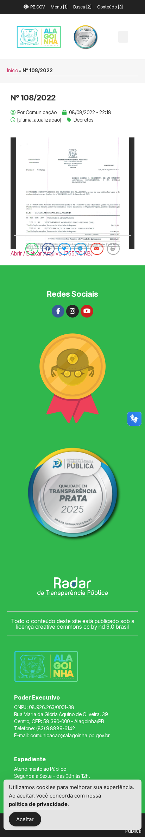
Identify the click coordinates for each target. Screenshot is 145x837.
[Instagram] (72, 311)
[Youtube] (87, 311)
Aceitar (25, 819)
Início (12, 70)
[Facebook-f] (58, 311)
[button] (123, 37)
